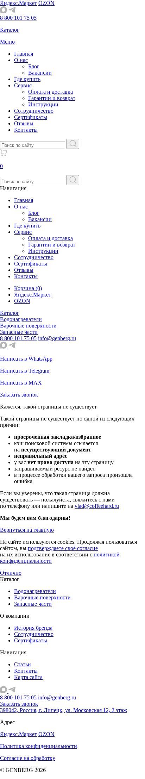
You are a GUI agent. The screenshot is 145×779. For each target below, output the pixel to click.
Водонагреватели (35, 591)
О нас (21, 60)
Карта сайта (28, 677)
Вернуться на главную (27, 530)
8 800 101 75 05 (18, 18)
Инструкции (43, 104)
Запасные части (33, 604)
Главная (23, 54)
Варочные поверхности (42, 597)
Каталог (9, 313)
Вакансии (40, 73)
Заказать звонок (19, 704)
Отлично (10, 573)
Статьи (22, 664)
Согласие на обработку (27, 758)
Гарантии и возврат (51, 98)
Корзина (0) (28, 288)
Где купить (27, 79)
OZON (46, 3)
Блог (33, 66)
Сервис (23, 85)
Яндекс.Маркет (18, 3)
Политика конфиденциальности (38, 746)
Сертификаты (30, 117)
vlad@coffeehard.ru (97, 506)
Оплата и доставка (50, 92)
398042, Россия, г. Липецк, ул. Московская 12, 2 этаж (63, 710)
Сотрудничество (33, 111)
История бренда (33, 628)
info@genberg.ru (57, 338)
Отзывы (23, 123)
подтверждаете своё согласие (63, 548)
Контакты (26, 130)
